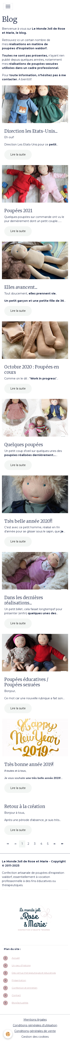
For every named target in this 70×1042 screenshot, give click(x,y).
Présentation (19, 980)
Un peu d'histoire (21, 965)
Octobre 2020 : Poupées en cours (31, 369)
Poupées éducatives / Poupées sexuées (26, 682)
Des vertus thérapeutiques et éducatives (34, 972)
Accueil (16, 957)
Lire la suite (18, 154)
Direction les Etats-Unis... (31, 131)
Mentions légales (35, 1019)
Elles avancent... (20, 287)
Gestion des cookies (35, 1036)
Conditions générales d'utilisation (35, 1025)
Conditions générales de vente (35, 1031)
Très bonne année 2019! (29, 764)
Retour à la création (24, 806)
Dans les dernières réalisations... (23, 600)
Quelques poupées (23, 444)
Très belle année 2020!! (28, 521)
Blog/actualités (20, 1002)
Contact (16, 995)
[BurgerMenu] (8, 6)
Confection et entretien (24, 987)
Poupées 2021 (18, 210)
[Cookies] (8, 1034)
